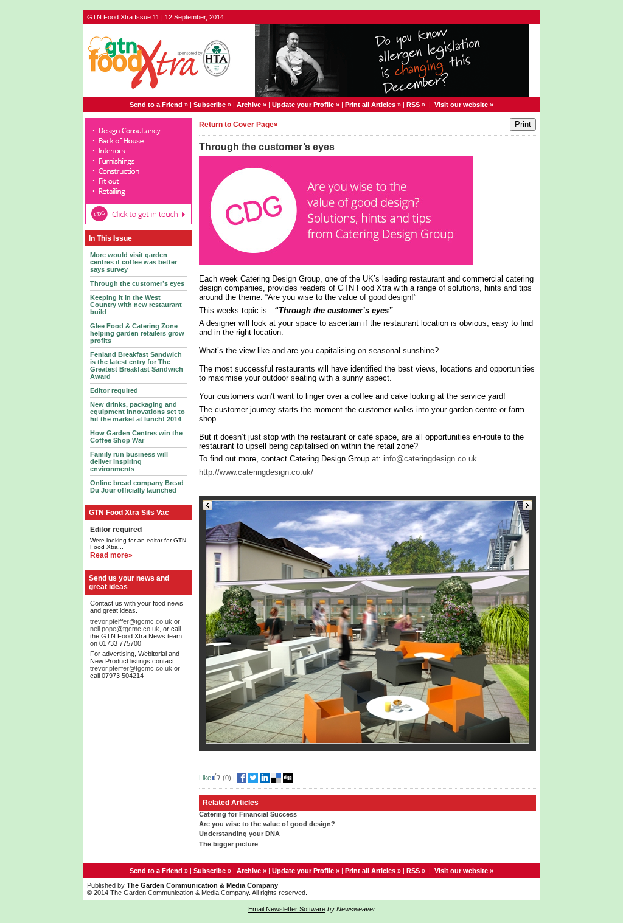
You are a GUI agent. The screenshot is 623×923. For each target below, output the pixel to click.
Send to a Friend (156, 104)
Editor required (114, 390)
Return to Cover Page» (238, 124)
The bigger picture (228, 844)
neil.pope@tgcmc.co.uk (124, 628)
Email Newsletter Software (286, 909)
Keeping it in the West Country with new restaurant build (136, 305)
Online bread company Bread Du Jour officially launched (137, 486)
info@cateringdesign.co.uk (430, 458)
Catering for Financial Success (248, 814)
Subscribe (209, 104)
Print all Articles (370, 104)
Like (205, 777)
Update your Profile (303, 104)
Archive (249, 104)
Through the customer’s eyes (137, 283)
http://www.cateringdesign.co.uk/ (256, 472)
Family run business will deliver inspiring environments (129, 461)
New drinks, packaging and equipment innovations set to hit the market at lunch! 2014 (137, 412)
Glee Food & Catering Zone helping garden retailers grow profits (137, 333)
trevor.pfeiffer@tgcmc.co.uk (131, 621)
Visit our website (461, 104)
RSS (413, 104)
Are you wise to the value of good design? (267, 824)
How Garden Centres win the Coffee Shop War (136, 436)
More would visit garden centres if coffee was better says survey (133, 262)
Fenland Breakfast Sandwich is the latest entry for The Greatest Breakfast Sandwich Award (136, 365)
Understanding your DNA (239, 833)
